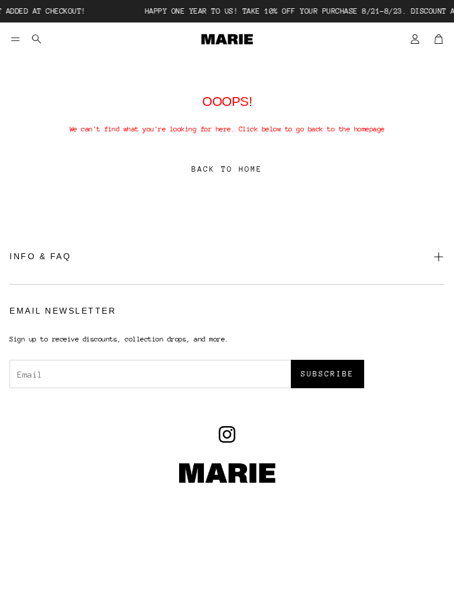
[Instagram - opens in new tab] (227, 434)
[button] (15, 39)
